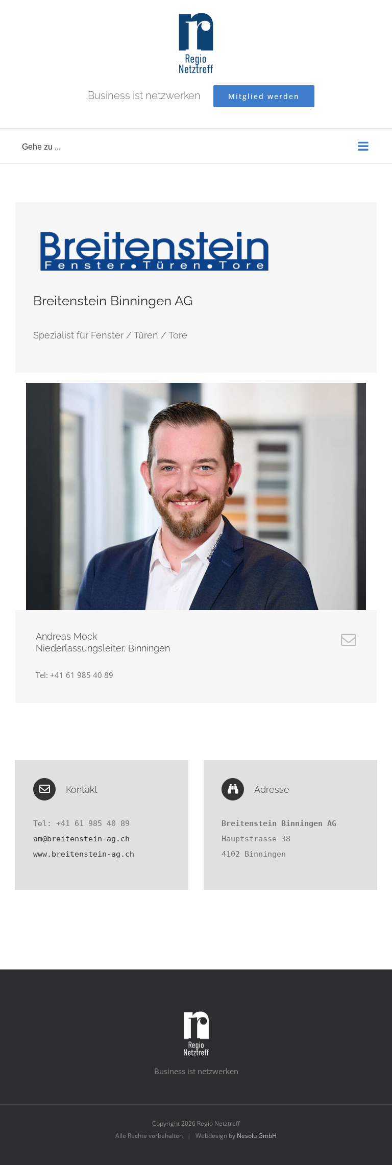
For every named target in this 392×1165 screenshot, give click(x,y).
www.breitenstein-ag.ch (83, 854)
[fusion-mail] (348, 639)
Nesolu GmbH (257, 1135)
